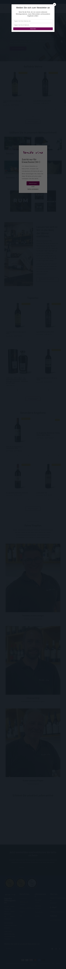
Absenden (33, 29)
